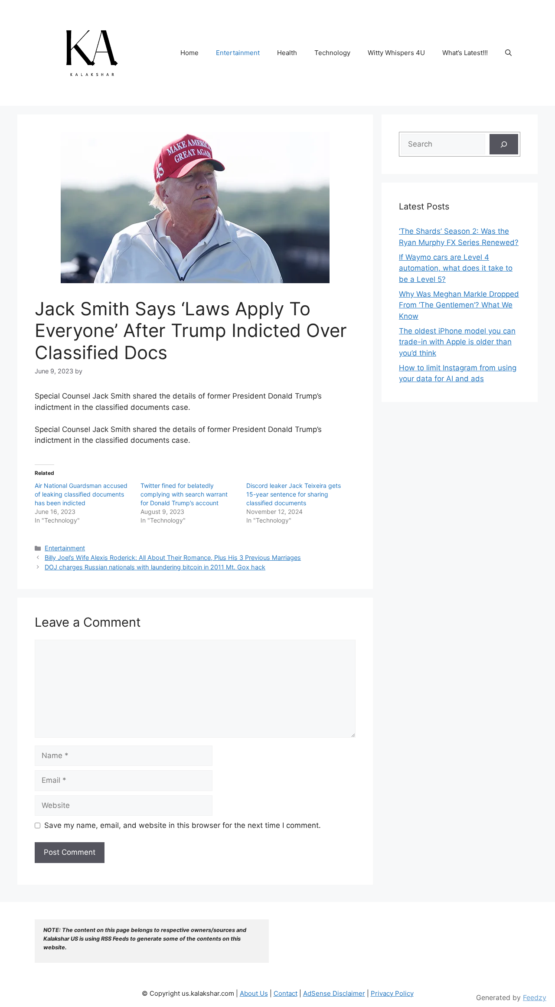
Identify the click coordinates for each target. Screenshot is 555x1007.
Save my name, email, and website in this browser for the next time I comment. (182, 825)
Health (287, 53)
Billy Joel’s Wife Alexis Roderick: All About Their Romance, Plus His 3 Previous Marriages (173, 557)
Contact (285, 993)
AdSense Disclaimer (334, 993)
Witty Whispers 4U (396, 53)
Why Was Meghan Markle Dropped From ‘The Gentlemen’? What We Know (459, 305)
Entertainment (238, 53)
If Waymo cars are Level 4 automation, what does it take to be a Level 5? (456, 268)
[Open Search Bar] (508, 53)
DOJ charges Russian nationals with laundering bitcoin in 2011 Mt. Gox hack (155, 567)
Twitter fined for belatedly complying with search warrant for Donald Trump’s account (184, 494)
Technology (332, 53)
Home (189, 53)
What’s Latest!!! (465, 53)
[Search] (504, 144)
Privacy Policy (392, 993)
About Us (254, 993)
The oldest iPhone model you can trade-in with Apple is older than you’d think (457, 342)
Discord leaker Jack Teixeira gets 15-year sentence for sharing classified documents (293, 494)
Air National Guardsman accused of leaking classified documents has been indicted (81, 494)
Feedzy (534, 997)
